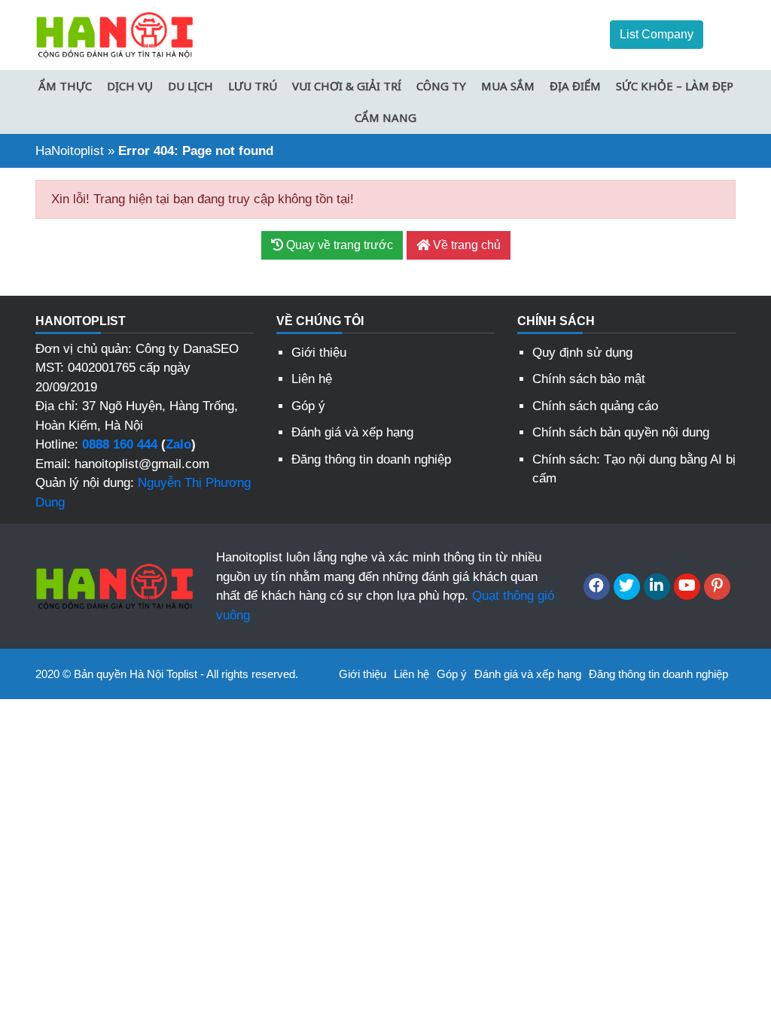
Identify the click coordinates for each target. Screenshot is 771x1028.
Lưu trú (252, 85)
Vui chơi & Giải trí (346, 85)
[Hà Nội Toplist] (114, 34)
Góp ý (308, 406)
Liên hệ (311, 379)
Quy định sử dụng (582, 352)
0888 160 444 (119, 444)
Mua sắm (508, 85)
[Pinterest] (717, 586)
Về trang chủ (465, 245)
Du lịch (190, 85)
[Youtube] (687, 586)
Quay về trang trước (338, 245)
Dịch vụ (130, 85)
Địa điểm (575, 85)
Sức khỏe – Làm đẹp (674, 85)
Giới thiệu (318, 352)
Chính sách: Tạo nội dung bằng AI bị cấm (634, 469)
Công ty (441, 85)
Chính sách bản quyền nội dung (620, 432)
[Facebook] (597, 586)
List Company (656, 34)
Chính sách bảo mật (588, 379)
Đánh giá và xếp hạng (352, 432)
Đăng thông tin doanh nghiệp (371, 459)
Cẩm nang (385, 117)
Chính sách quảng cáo (595, 406)
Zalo (178, 444)
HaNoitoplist (69, 151)
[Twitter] (627, 586)
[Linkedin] (657, 586)
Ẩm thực (65, 85)
